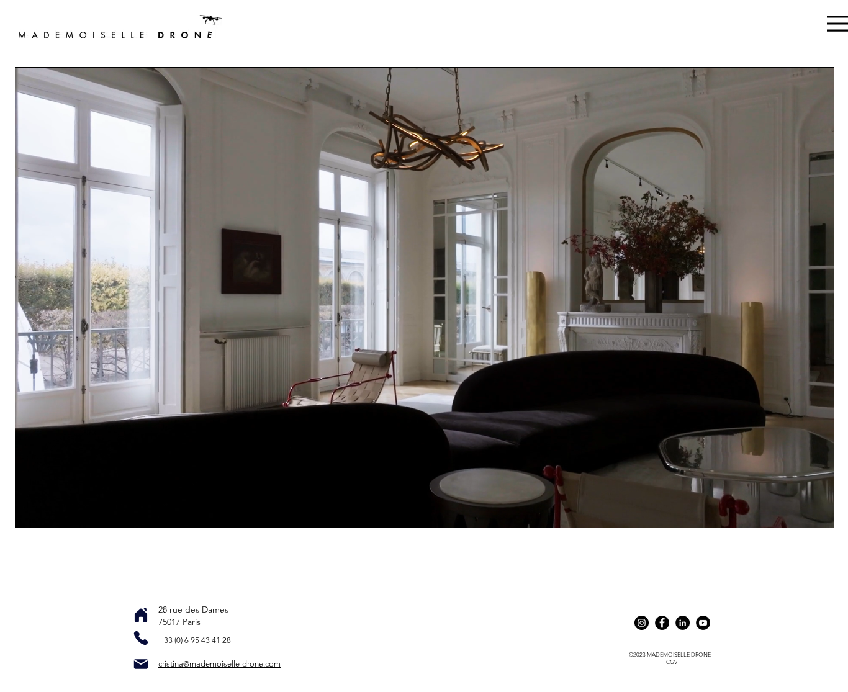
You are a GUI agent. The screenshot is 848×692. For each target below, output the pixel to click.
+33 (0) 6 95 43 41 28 (194, 640)
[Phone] (141, 638)
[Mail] (141, 664)
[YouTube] (703, 623)
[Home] (141, 615)
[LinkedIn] (682, 623)
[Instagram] (641, 623)
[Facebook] (662, 623)
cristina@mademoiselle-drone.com (219, 663)
